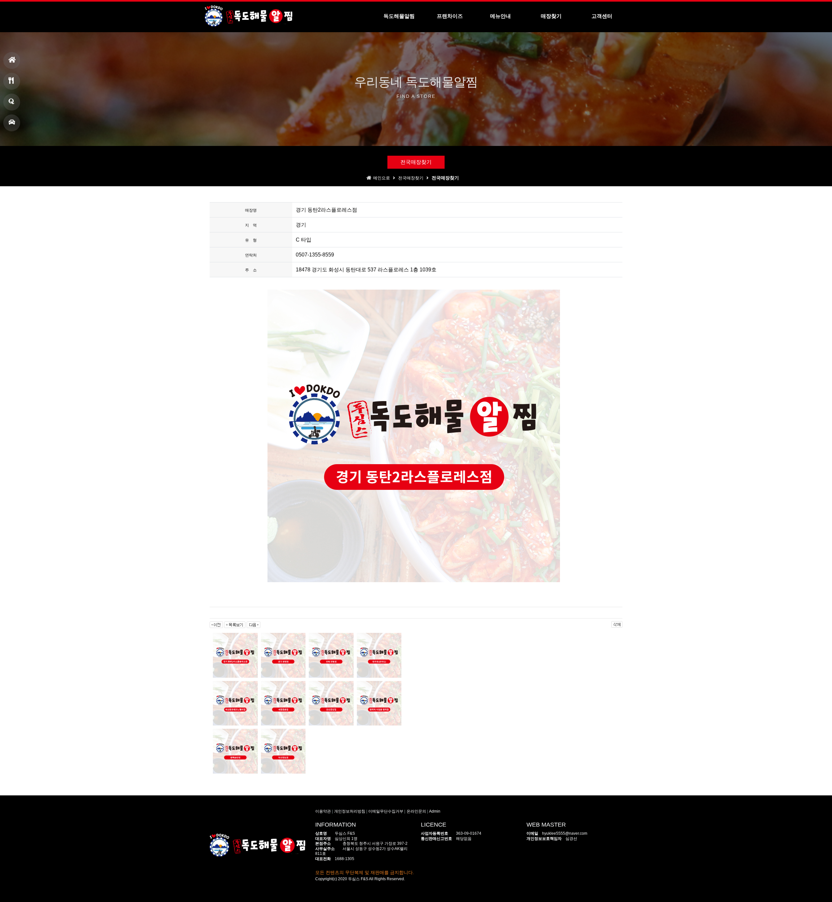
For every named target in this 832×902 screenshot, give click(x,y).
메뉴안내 (11, 81)
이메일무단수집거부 (385, 811)
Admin (434, 811)
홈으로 (11, 60)
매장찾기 (11, 122)
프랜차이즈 (11, 102)
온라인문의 (416, 811)
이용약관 (323, 811)
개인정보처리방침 (349, 811)
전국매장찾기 (416, 162)
